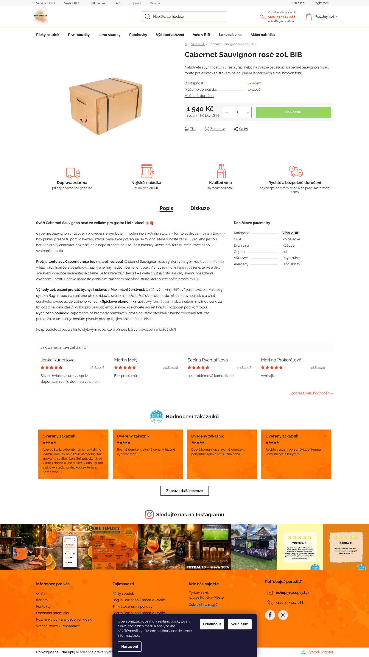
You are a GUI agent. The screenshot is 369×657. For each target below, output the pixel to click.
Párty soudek (123, 594)
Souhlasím (239, 624)
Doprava (135, 3)
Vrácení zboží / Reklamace (58, 626)
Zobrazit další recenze (184, 491)
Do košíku (293, 112)
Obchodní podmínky (52, 613)
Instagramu (210, 514)
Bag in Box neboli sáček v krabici (139, 600)
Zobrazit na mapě (203, 605)
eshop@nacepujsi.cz (292, 593)
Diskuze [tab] (200, 208)
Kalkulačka (97, 3)
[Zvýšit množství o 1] (248, 112)
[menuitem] (48, 34)
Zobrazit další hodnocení (310, 393)
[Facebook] (270, 615)
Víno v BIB (290, 233)
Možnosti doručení (199, 96)
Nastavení (129, 647)
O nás (40, 594)
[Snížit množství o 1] (226, 112)
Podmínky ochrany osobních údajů (64, 619)
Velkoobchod (45, 3)
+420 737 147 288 (282, 17)
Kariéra (42, 600)
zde (136, 636)
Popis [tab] (166, 208)
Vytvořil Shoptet (320, 652)
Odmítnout (212, 624)
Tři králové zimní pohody (132, 606)
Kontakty (43, 606)
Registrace (321, 3)
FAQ (117, 3)
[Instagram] (283, 615)
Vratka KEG (72, 3)
